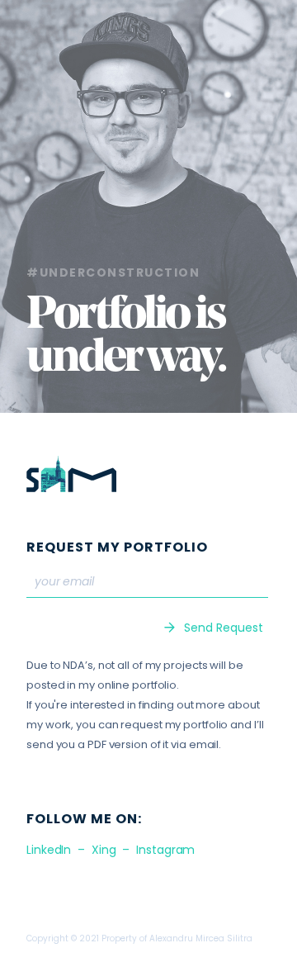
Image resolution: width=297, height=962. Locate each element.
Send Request (223, 627)
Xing (104, 849)
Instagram (165, 849)
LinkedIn (48, 849)
